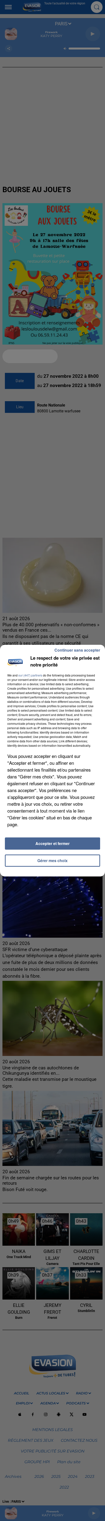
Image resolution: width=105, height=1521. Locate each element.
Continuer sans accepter (77, 650)
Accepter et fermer (52, 843)
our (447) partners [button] (30, 675)
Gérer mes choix (52, 860)
